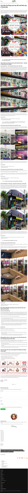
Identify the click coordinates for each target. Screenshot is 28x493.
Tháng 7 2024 (2, 439)
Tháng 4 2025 (2, 436)
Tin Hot (15, 384)
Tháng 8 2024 (2, 438)
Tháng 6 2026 (2, 432)
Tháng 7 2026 (2, 431)
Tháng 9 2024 (2, 437)
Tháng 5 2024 (2, 440)
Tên (1, 397)
